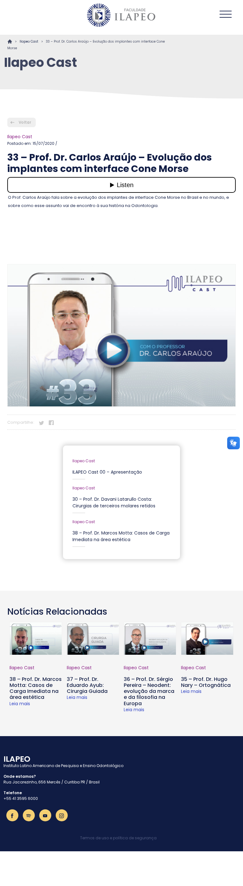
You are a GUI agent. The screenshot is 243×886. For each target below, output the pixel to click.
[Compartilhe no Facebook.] (51, 422)
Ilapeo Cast (29, 41)
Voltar (25, 122)
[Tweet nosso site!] (41, 422)
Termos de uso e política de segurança (118, 838)
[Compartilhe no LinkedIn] (61, 422)
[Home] (121, 15)
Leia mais (19, 703)
